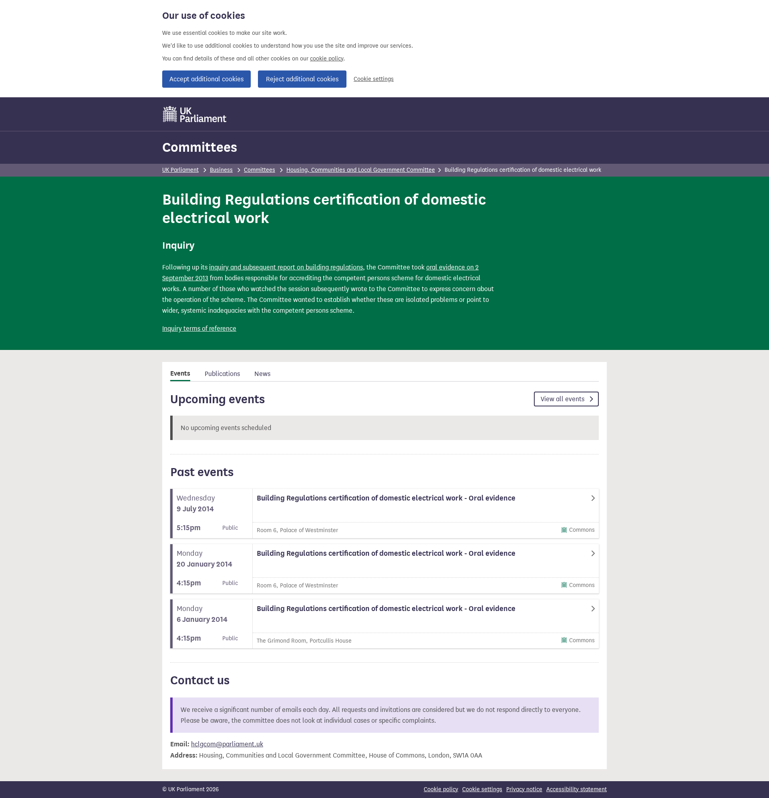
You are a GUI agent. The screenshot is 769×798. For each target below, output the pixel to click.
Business (221, 170)
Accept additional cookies (206, 79)
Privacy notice (524, 789)
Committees (199, 147)
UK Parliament (180, 170)
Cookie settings (374, 79)
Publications (222, 374)
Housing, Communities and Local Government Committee (360, 170)
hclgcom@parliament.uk (227, 744)
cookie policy (326, 58)
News (262, 374)
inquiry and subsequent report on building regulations (286, 267)
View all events (563, 399)
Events (180, 374)
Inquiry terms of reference (199, 328)
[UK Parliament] (194, 114)
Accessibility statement (576, 789)
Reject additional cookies (302, 79)
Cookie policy (441, 789)
